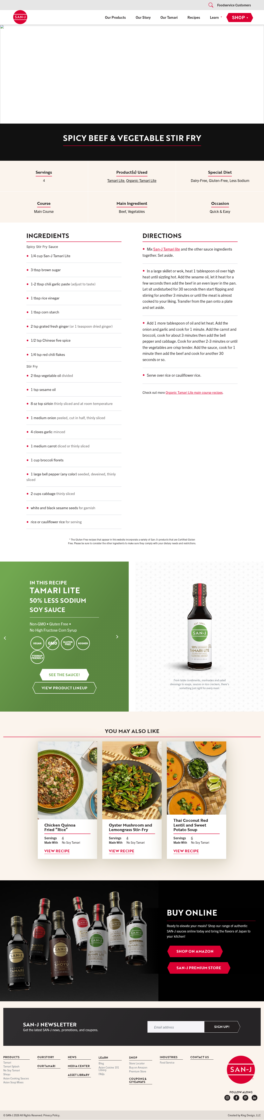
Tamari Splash (11, 1066)
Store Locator (137, 1063)
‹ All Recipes (15, 30)
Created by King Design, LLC (244, 1115)
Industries (168, 1057)
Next (121, 636)
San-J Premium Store (199, 967)
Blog (101, 1063)
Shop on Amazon (195, 951)
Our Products (115, 17)
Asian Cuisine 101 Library (109, 1069)
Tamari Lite (115, 180)
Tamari (7, 1062)
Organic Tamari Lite (141, 180)
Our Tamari (169, 17)
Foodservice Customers (234, 5)
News (72, 1057)
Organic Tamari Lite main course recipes (194, 392)
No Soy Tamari (11, 1070)
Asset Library (78, 1075)
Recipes (193, 17)
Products (11, 1057)
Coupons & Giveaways (137, 1080)
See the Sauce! (64, 674)
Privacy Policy (51, 1115)
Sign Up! (221, 1026)
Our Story (143, 17)
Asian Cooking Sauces (16, 1078)
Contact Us (199, 1057)
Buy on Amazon (138, 1067)
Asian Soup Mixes (13, 1082)
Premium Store (137, 1071)
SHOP (240, 17)
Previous (13, 636)
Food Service (167, 1062)
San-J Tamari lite (166, 248)
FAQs (102, 1074)
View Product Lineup (64, 688)
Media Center (79, 1066)
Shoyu (6, 1074)
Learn (214, 17)
